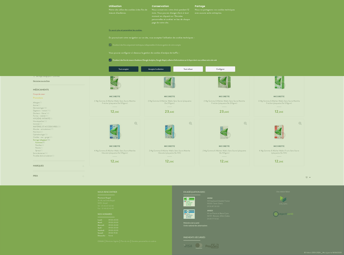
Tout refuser (188, 69)
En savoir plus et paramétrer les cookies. (125, 30)
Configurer (220, 69)
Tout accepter (124, 69)
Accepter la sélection (156, 69)
